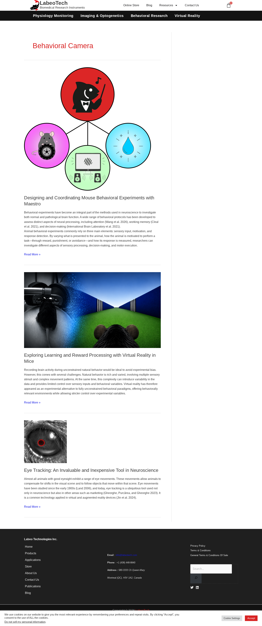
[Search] (196, 578)
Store (28, 566)
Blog (149, 5)
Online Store (131, 5)
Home (29, 546)
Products (30, 553)
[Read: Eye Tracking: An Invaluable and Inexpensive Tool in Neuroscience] (45, 441)
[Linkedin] (197, 587)
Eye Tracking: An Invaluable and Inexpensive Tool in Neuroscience (91, 470)
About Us (31, 573)
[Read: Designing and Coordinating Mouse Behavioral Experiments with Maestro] (87, 128)
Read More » (32, 254)
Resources (166, 5)
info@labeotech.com (126, 555)
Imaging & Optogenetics (102, 16)
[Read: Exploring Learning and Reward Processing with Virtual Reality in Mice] (92, 309)
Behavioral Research (149, 16)
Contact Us (192, 5)
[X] (192, 587)
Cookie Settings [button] (232, 618)
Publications (33, 586)
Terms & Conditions (200, 550)
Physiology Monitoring (53, 16)
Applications (33, 559)
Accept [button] (251, 618)
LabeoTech (54, 3)
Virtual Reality (187, 16)
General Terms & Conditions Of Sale (209, 555)
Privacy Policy (197, 545)
